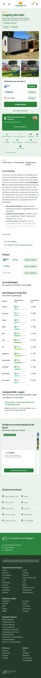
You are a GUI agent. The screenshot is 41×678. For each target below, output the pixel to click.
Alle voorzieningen (11, 152)
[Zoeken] (9, 4)
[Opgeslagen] (32, 4)
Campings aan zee (8, 622)
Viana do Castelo (28, 587)
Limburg (5, 585)
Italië (4, 606)
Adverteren (6, 653)
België (4, 611)
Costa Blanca (7, 575)
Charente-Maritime (23, 18)
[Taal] (37, 4)
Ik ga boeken (20, 104)
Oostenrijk (26, 606)
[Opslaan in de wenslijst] (32, 435)
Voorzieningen (18, 162)
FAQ (24, 650)
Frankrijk (4, 18)
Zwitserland (26, 608)
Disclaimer (26, 653)
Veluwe (4, 570)
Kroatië (25, 603)
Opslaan (15, 27)
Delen (6, 27)
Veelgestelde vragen (30, 163)
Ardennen (5, 573)
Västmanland (26, 590)
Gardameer (6, 578)
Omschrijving (7, 162)
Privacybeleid (27, 660)
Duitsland (25, 601)
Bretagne (5, 587)
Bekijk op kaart (11, 23)
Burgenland (6, 582)
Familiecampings (8, 634)
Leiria (24, 580)
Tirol (3, 580)
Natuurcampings (8, 620)
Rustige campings (8, 639)
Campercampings (8, 627)
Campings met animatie (10, 629)
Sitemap (5, 658)
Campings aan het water (10, 632)
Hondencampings (8, 624)
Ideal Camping (9, 453)
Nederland (6, 601)
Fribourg (25, 575)
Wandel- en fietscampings (11, 642)
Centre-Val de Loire (29, 578)
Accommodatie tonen (19, 470)
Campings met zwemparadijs (12, 637)
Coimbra (25, 573)
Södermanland (27, 592)
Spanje (4, 608)
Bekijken (32, 86)
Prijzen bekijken (30, 260)
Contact (5, 655)
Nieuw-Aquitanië (12, 18)
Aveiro (24, 570)
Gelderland (6, 590)
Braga (24, 585)
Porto (24, 582)
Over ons (5, 650)
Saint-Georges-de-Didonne (10, 20)
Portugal (25, 611)
